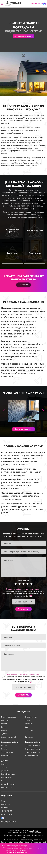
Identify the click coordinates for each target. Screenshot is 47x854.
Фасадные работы (32, 742)
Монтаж (4, 746)
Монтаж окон (6, 777)
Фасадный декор (31, 756)
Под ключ (5, 720)
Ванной (4, 730)
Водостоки (5, 756)
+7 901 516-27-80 (7, 814)
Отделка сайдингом (32, 746)
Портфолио (5, 804)
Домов (27, 720)
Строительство (31, 717)
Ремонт (4, 749)
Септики (4, 764)
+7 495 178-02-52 (35, 4)
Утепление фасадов (32, 752)
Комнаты (4, 724)
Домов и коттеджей (8, 737)
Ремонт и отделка (8, 717)
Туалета (4, 734)
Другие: (4, 761)
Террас (27, 734)
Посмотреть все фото (23, 429)
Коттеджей (29, 724)
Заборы (4, 768)
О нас (3, 801)
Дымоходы (5, 771)
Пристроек (29, 730)
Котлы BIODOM (6, 788)
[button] (43, 411)
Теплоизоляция (7, 752)
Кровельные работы (9, 742)
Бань (26, 727)
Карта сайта (33, 830)
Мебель (4, 784)
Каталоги (11, 784)
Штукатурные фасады (33, 749)
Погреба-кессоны (8, 774)
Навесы (4, 781)
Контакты (5, 808)
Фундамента (29, 737)
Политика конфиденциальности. (31, 840)
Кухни (3, 727)
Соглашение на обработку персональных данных (23, 589)
